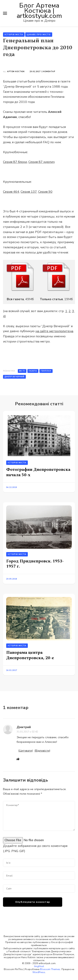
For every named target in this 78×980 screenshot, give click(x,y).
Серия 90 (45, 192)
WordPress (38, 972)
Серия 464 (11, 192)
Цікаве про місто (39, 34)
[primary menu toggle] (5, 13)
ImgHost (39, 966)
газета (33, 371)
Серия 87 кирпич (41, 162)
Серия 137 (29, 192)
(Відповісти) (42, 751)
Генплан (46, 371)
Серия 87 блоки (15, 162)
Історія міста (14, 34)
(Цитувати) (25, 751)
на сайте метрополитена (54, 331)
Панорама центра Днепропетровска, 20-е (30, 655)
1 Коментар (48, 71)
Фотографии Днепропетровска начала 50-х (38, 472)
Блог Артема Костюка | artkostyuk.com (39, 10)
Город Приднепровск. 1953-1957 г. (35, 564)
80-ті (22, 371)
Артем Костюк (16, 71)
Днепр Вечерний (14, 376)
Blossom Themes (50, 969)
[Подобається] (18, 759)
